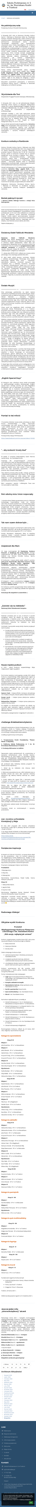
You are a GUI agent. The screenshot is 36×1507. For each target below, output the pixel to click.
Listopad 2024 (8, 1411)
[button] (25, 9)
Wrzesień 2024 (8, 1414)
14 (16, 1364)
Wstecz (6, 1364)
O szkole (6, 1452)
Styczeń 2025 (8, 1409)
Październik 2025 (9, 1393)
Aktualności (7, 1458)
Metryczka (7, 1446)
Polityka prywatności (10, 1443)
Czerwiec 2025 (8, 1400)
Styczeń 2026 (8, 1388)
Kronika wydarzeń (13, 18)
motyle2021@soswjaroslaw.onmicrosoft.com (20, 783)
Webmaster (7, 1431)
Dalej (25, 1367)
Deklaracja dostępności (11, 1437)
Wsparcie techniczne (10, 1434)
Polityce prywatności (25, 1499)
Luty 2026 (7, 1386)
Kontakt (6, 1455)
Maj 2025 (6, 1402)
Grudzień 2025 (8, 1389)
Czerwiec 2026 (8, 1379)
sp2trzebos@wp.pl (9, 1469)
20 (11, 1367)
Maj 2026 (6, 1380)
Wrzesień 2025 (8, 1395)
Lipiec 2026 (7, 1377)
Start (3, 18)
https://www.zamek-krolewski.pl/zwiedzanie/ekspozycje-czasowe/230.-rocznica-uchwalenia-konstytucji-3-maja (16, 837)
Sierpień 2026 (8, 1375)
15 (20, 1364)
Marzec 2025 (7, 1405)
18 (3, 1367)
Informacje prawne (9, 1440)
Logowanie (31, 9)
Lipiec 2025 (7, 1398)
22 (20, 1367)
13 (12, 1364)
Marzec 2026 (7, 1384)
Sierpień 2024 (8, 1416)
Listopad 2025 (8, 1391)
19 (7, 1367)
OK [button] (31, 1502)
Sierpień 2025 (8, 1397)
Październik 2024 (9, 1413)
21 (16, 1367)
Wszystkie (7, 1418)
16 (24, 1364)
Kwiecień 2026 (8, 1382)
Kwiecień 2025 (8, 1404)
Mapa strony (8, 1449)
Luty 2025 (7, 1407)
